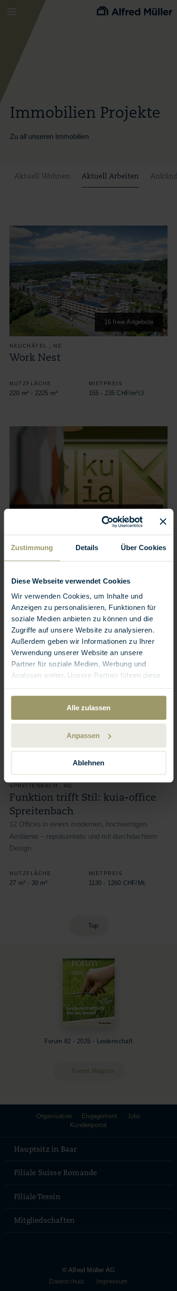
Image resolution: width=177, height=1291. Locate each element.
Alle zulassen (88, 708)
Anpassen (83, 735)
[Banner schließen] (163, 522)
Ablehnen (88, 763)
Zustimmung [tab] (32, 548)
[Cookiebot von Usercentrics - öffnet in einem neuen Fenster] (106, 522)
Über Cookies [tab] (143, 548)
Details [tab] (87, 548)
